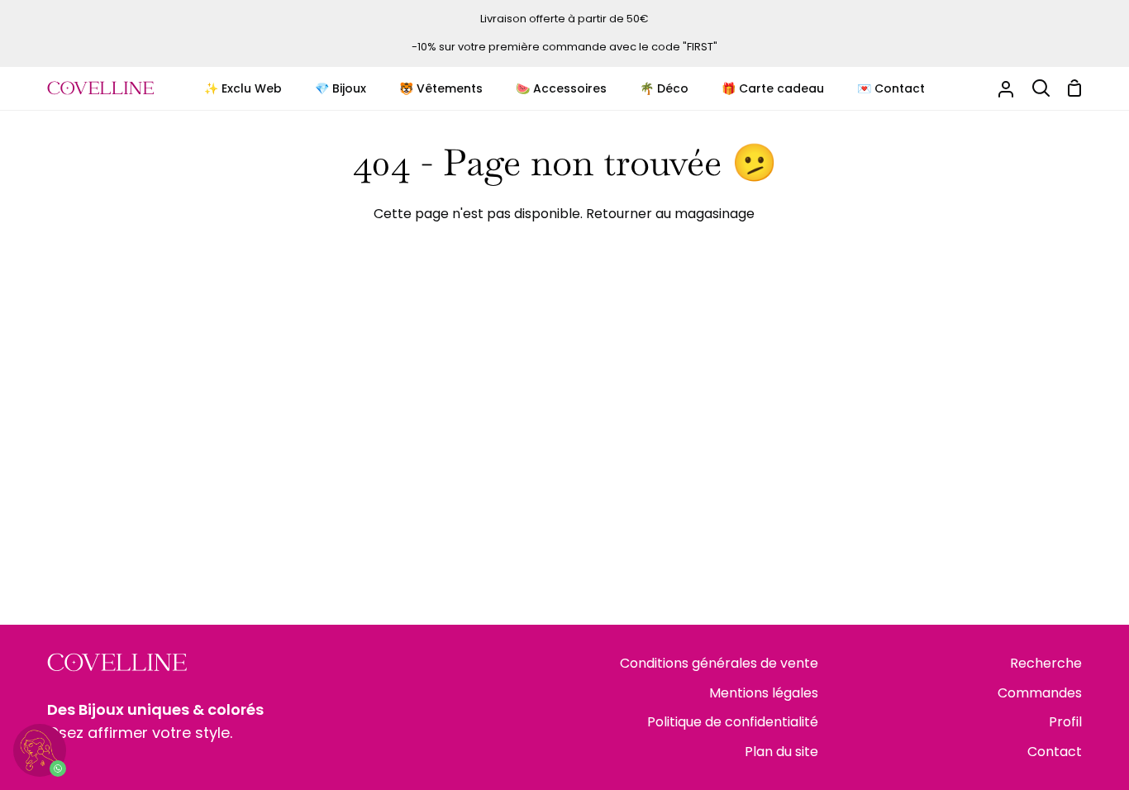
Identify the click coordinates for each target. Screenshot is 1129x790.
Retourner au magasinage (670, 213)
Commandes (1040, 692)
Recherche (1046, 663)
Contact (1054, 751)
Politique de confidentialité (732, 721)
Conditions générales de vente (719, 663)
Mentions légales (763, 692)
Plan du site (781, 751)
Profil (1065, 721)
